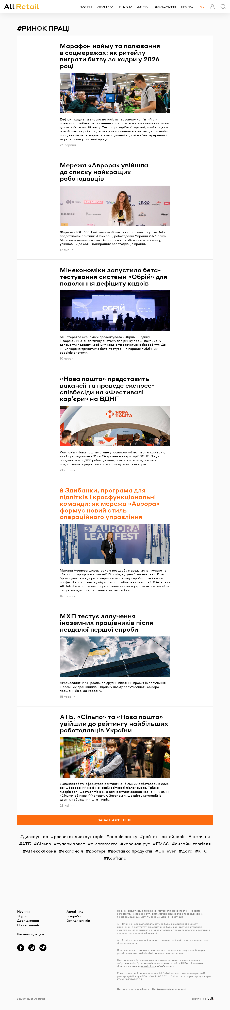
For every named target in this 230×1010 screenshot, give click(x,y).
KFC (202, 851)
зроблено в (202, 998)
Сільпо (44, 843)
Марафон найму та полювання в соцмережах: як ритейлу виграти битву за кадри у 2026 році (110, 55)
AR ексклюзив (41, 851)
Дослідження (165, 6)
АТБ (26, 843)
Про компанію (29, 925)
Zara (187, 851)
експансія (72, 851)
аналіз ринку (123, 836)
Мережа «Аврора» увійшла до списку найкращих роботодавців (104, 172)
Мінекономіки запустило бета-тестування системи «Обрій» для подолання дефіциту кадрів (113, 277)
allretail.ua (123, 913)
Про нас (187, 6)
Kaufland (116, 858)
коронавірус (136, 843)
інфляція (200, 836)
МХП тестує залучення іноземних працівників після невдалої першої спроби (106, 623)
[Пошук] (223, 6)
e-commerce (104, 843)
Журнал (143, 6)
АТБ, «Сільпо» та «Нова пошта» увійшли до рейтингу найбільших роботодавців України (114, 723)
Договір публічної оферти (133, 988)
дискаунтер (35, 836)
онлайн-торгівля (193, 843)
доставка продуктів (132, 851)
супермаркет (71, 843)
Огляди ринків (78, 920)
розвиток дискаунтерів (79, 836)
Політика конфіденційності (169, 988)
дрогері (97, 851)
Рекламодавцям (30, 934)
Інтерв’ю (125, 6)
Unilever (167, 851)
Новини (86, 6)
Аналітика (105, 6)
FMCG (162, 843)
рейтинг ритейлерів (164, 836)
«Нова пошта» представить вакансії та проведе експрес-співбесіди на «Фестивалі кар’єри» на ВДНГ (107, 388)
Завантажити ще (115, 820)
